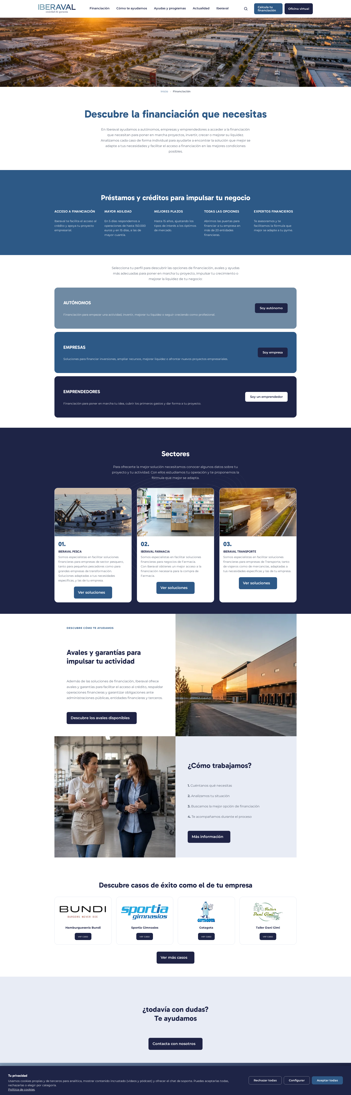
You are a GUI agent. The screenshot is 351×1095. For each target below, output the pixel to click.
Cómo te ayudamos (131, 8)
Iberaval (222, 8)
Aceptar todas (327, 1080)
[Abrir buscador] (245, 8)
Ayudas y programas (170, 8)
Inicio (164, 91)
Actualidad (201, 8)
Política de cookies (21, 1089)
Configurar (297, 1080)
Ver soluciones (91, 592)
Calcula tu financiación (267, 8)
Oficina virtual (298, 8)
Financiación (99, 8)
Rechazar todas (265, 1080)
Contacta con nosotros (174, 1044)
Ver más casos (174, 957)
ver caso (83, 936)
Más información (207, 836)
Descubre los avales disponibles (100, 718)
